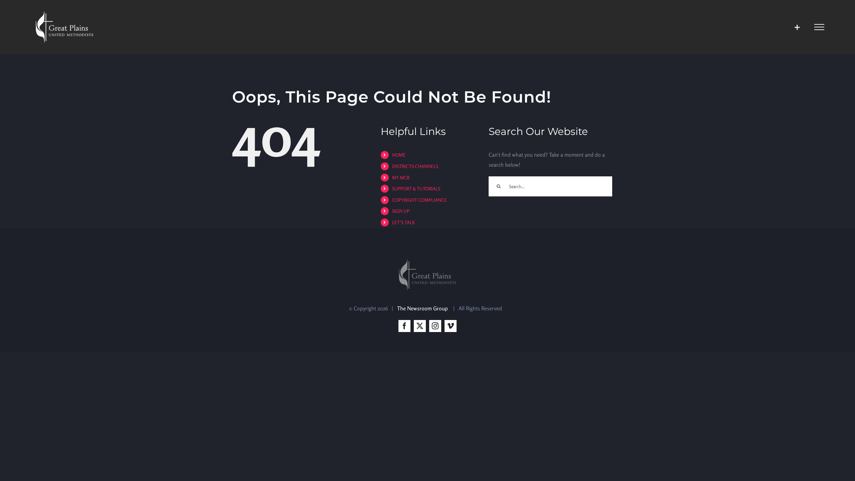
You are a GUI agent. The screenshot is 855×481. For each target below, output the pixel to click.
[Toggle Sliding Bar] (797, 27)
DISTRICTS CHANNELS (415, 166)
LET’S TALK (403, 222)
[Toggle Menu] (819, 27)
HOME (398, 155)
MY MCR (400, 177)
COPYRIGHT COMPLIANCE (419, 200)
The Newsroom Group (423, 308)
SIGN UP (400, 211)
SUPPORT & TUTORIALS (416, 188)
